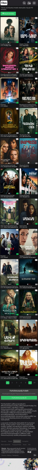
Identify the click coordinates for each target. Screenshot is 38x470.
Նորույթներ (25, 441)
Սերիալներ (17, 441)
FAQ (29, 444)
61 (34, 383)
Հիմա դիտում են (5, 444)
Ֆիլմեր (10, 441)
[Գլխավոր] (4, 2)
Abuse (24, 444)
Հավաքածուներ (16, 444)
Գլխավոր (3, 441)
